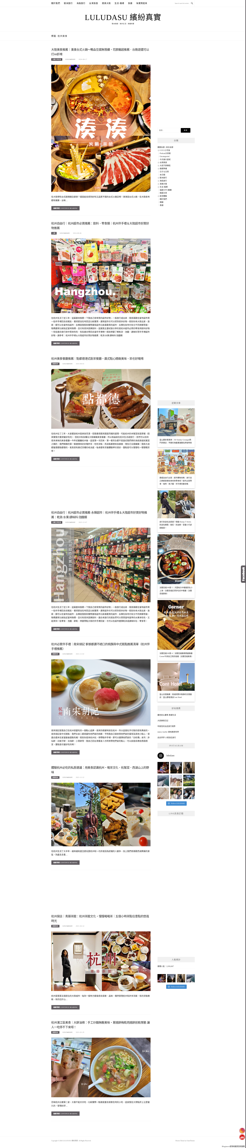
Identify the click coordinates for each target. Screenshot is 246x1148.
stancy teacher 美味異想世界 (168, 732)
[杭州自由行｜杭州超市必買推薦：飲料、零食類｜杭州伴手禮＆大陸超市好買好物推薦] (101, 276)
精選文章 (163, 193)
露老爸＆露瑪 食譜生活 (166, 715)
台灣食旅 (93, 3)
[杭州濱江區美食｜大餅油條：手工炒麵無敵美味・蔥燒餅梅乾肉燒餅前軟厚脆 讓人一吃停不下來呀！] (101, 1067)
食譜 (130, 3)
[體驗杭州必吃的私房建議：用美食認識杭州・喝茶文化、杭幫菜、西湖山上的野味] (101, 814)
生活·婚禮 (119, 3)
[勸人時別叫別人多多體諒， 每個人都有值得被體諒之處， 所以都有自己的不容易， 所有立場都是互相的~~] (176, 767)
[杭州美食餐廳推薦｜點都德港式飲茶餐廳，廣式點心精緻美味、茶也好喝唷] (101, 399)
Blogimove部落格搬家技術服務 (233, 1146)
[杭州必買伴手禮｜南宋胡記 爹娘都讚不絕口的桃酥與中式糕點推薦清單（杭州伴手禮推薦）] (101, 692)
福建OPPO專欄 (166, 190)
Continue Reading (69, 208)
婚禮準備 (163, 169)
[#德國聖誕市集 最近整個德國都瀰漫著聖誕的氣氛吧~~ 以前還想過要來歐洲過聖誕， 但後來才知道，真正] (163, 767)
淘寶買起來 (141, 3)
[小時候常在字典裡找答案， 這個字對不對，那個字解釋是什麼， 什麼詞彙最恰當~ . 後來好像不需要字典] (163, 793)
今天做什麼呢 (165, 159)
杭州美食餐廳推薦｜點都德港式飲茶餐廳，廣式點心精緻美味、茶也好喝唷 (97, 358)
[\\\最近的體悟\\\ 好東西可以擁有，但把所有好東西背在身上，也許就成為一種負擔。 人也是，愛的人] (176, 793)
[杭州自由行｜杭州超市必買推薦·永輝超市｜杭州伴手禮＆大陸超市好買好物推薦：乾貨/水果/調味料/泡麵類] (101, 565)
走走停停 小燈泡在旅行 (166, 738)
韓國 (161, 202)
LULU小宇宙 (165, 150)
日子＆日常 (164, 172)
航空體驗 (163, 196)
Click (243, 574)
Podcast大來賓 (165, 153)
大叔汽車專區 (165, 165)
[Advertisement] (101, 489)
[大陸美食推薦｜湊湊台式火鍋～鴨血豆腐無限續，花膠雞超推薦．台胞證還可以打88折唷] (101, 128)
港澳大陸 (106, 3)
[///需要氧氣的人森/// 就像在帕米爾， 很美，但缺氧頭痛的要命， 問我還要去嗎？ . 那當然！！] (189, 793)
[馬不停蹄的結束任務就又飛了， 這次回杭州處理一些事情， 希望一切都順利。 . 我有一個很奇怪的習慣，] (163, 780)
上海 (54, 233)
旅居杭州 (55, 364)
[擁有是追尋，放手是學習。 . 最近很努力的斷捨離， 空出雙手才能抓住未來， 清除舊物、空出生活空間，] (176, 780)
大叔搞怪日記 (162, 721)
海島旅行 (81, 3)
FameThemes (191, 1141)
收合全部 (169, 147)
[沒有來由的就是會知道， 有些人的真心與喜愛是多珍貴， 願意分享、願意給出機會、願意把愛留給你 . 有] (189, 780)
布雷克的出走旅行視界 (166, 726)
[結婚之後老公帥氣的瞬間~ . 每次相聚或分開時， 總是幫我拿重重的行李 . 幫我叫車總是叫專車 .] (189, 767)
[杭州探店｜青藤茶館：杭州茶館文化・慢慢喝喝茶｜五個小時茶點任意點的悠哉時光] (101, 961)
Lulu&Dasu (70, 59)
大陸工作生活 (57, 59)
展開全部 (161, 147)
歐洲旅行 (68, 3)
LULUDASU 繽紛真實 (123, 17)
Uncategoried (164, 156)
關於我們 (55, 3)
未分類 (162, 175)
